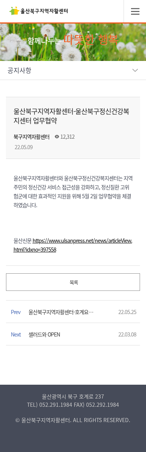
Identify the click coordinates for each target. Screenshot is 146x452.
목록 (73, 282)
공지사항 (19, 70)
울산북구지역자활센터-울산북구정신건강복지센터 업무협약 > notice (39, 13)
